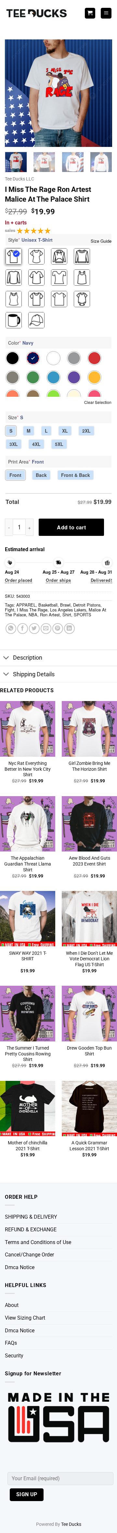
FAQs (11, 1343)
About (12, 1305)
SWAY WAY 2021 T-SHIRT (27, 956)
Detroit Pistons (86, 605)
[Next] (102, 93)
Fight (9, 610)
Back (41, 475)
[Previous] (15, 93)
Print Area (26, 461)
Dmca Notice (19, 1267)
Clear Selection (97, 402)
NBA (33, 614)
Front (15, 475)
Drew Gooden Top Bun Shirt (89, 1050)
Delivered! (101, 580)
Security (14, 1356)
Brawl (65, 605)
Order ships (58, 580)
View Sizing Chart (25, 1318)
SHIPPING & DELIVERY (31, 1217)
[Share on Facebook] (22, 628)
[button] (106, 13)
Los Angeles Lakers (68, 610)
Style (30, 239)
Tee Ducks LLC (19, 178)
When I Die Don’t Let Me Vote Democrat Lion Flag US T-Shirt (89, 959)
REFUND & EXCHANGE (31, 1229)
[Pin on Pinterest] (57, 628)
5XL (59, 444)
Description (27, 657)
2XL (86, 430)
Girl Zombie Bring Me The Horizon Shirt (89, 766)
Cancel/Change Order (29, 1255)
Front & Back (75, 475)
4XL (36, 444)
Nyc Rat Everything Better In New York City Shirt (28, 769)
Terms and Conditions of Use (38, 1242)
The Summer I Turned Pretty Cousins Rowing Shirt (28, 1053)
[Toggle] (6, 659)
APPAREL (26, 605)
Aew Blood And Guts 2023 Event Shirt (89, 861)
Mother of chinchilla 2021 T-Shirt (27, 1145)
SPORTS (82, 614)
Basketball (48, 605)
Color (20, 342)
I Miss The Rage (32, 610)
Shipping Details (34, 674)
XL (65, 430)
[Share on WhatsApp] (11, 628)
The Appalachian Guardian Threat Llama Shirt (27, 863)
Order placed (18, 580)
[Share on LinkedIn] (69, 628)
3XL (13, 444)
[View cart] (90, 13)
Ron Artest (50, 614)
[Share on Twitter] (34, 628)
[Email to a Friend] (46, 628)
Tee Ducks (71, 1524)
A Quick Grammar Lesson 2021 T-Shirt (89, 1145)
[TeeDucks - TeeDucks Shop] (37, 13)
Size (15, 417)
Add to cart (71, 527)
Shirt (66, 614)
